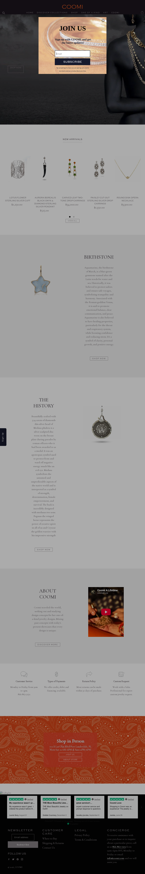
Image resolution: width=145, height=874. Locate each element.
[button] (103, 20)
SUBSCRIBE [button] (72, 62)
